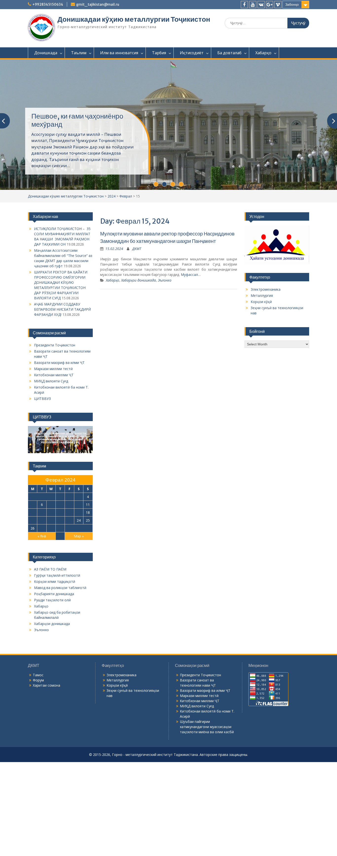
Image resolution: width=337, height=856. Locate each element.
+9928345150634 (47, 4)
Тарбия (159, 52)
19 (33, 520)
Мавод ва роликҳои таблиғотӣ (60, 587)
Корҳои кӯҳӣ (261, 301)
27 (42, 528)
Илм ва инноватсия (119, 52)
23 (70, 520)
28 (51, 528)
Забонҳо (292, 4)
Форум (38, 680)
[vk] (261, 4)
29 (60, 528)
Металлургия (262, 295)
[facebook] (244, 4)
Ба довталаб (229, 52)
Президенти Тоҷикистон (54, 345)
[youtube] (252, 4)
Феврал (125, 196)
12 (33, 512)
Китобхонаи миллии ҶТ (54, 375)
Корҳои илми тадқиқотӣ (54, 581)
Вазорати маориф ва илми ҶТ (59, 362)
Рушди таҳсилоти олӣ (52, 600)
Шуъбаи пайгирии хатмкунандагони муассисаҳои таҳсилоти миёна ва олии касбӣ (207, 726)
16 (70, 512)
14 (51, 512)
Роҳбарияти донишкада (54, 593)
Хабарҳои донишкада (138, 280)
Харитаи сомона (46, 685)
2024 (111, 196)
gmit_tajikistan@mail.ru (97, 4)
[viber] (277, 4)
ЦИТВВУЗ (42, 398)
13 (42, 512)
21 (51, 520)
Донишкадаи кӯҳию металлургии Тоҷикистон (133, 19)
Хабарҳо (263, 52)
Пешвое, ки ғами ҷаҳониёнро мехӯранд (77, 120)
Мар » (79, 536)
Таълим (78, 52)
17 (79, 512)
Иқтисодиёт (192, 52)
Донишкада (45, 52)
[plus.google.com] (269, 4)
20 (42, 520)
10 (79, 504)
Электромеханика (266, 289)
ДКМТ (136, 248)
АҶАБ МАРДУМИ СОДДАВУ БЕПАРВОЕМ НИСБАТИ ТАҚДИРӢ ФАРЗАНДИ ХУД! (62, 309)
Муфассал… (191, 274)
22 (60, 520)
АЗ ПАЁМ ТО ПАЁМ (50, 569)
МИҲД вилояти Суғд (51, 381)
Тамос (38, 675)
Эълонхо (164, 280)
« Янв (41, 536)
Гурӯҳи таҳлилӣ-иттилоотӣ (57, 575)
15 (60, 512)
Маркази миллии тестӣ (53, 368)
